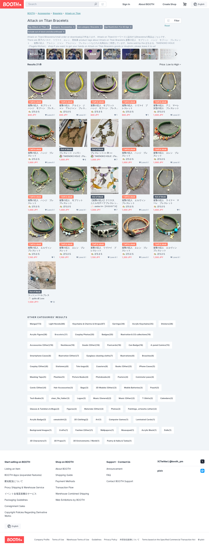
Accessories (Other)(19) (41, 345)
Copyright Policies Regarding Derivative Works (26, 514)
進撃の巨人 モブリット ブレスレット (72, 201)
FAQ (108, 475)
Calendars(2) (166, 398)
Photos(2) (116, 409)
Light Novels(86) (57, 324)
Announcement (114, 468)
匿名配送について (14, 481)
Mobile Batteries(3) (133, 387)
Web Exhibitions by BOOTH (70, 499)
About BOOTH (146, 4)
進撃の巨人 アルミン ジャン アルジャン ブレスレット (72, 107)
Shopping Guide (64, 475)
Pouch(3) (154, 387)
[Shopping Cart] (185, 4)
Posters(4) (123, 377)
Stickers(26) (167, 324)
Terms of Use (58, 540)
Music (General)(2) (102, 398)
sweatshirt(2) (60, 419)
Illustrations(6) (127, 355)
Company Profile (41, 540)
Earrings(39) (119, 324)
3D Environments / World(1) (86, 441)
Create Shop (169, 4)
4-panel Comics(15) (160, 345)
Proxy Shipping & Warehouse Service (24, 487)
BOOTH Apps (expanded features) (23, 475)
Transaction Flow (64, 487)
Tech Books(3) (37, 398)
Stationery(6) (62, 366)
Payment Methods (65, 481)
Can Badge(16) (136, 345)
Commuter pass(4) (145, 377)
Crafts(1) (63, 430)
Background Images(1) (41, 430)
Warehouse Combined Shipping (72, 493)
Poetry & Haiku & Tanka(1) (119, 441)
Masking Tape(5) (38, 377)
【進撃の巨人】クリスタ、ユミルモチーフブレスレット (103, 201)
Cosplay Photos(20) (84, 334)
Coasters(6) (102, 366)
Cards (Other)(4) (38, 387)
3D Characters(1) (38, 441)
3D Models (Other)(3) (106, 387)
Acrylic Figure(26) (38, 334)
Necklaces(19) (68, 345)
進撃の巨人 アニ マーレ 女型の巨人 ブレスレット (167, 106)
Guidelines (96, 540)
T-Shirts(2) (147, 398)
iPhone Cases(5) (147, 366)
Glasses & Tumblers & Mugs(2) (44, 409)
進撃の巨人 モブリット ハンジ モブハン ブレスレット (41, 107)
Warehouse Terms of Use (78, 540)
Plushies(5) (59, 377)
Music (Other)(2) (127, 398)
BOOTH (31, 13)
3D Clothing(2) (81, 419)
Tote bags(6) (82, 366)
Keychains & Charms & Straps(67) (88, 324)
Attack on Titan (73, 13)
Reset (167, 25)
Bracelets (57, 13)
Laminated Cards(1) (145, 419)
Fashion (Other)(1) (84, 430)
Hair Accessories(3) (63, 387)
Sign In (126, 4)
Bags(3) (84, 387)
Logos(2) (81, 398)
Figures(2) (72, 409)
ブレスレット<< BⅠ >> (102, 152)
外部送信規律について (129, 540)
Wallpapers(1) (107, 430)
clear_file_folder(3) (60, 398)
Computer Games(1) (118, 419)
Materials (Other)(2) (94, 409)
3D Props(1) (60, 441)
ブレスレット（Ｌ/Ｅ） (70, 152)
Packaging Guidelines (16, 499)
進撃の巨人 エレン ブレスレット (166, 154)
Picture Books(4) (80, 377)
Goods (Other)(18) (91, 345)
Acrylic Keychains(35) (142, 324)
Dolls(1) (167, 430)
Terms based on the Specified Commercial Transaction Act (168, 540)
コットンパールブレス (38, 295)
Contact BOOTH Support (119, 481)
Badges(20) (107, 334)
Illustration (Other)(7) (69, 355)
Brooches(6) (148, 355)
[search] (96, 4)
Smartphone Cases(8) (40, 355)
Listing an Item (12, 468)
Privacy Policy (110, 540)
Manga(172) (35, 324)
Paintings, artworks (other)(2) (142, 409)
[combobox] (62, 4)
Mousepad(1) (127, 430)
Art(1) (98, 419)
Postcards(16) (114, 345)
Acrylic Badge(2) (38, 419)
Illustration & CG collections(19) (136, 334)
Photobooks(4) (103, 377)
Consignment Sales (15, 506)
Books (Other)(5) (123, 366)
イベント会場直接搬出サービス (21, 493)
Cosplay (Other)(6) (39, 366)
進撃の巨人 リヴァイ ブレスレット (135, 106)
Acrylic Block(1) (149, 430)
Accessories (44, 13)
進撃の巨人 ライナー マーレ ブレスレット (166, 201)
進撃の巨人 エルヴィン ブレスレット (135, 201)
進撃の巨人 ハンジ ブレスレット (41, 154)
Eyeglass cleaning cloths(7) (100, 355)
